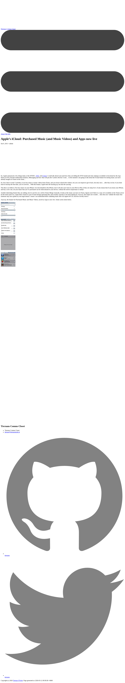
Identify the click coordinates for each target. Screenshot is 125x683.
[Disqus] (62, 320)
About (3, 134)
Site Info (7, 134)
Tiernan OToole (18, 680)
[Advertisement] (59, 14)
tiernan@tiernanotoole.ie (12, 432)
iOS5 (37, 176)
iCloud (44, 176)
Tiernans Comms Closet (8, 29)
